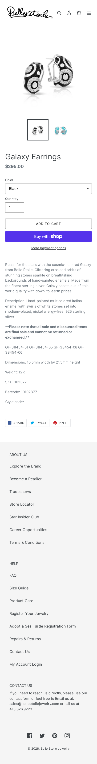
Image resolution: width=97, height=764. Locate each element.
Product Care (21, 600)
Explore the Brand (25, 466)
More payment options (48, 248)
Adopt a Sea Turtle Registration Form (42, 626)
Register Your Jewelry (28, 613)
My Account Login (25, 664)
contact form (19, 698)
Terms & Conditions (26, 542)
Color (9, 180)
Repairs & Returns (25, 638)
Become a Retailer (25, 478)
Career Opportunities (28, 529)
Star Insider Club (24, 517)
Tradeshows (20, 491)
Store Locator (21, 504)
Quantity (11, 199)
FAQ (12, 575)
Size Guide (18, 588)
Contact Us (19, 651)
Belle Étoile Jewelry (55, 748)
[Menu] (89, 12)
